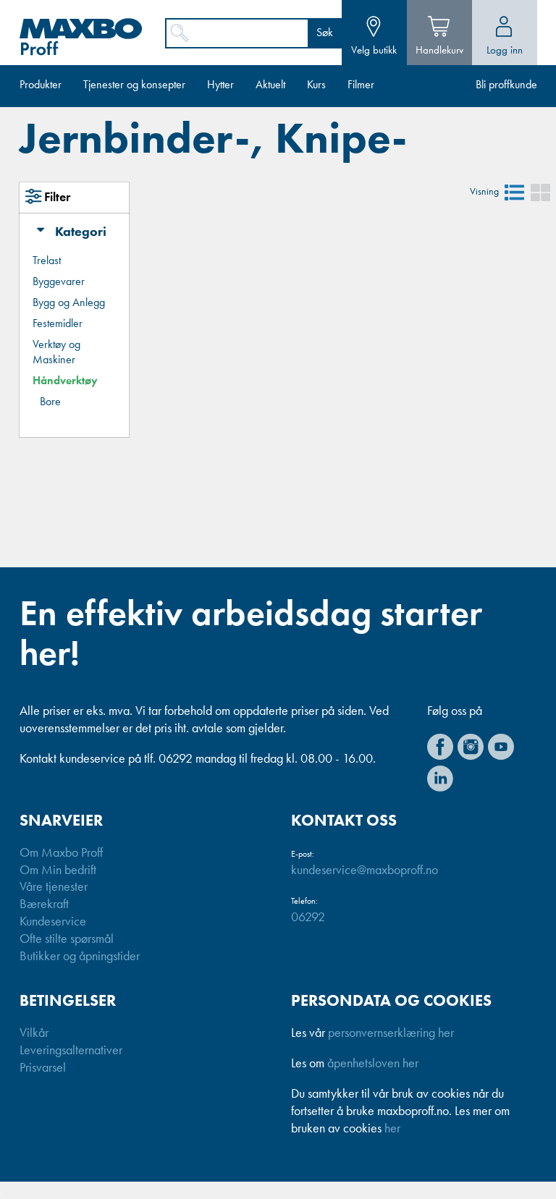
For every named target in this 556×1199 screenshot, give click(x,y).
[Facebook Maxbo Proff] (440, 747)
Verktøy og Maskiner (56, 352)
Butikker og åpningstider (80, 956)
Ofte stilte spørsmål (67, 939)
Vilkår (34, 1033)
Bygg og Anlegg (69, 303)
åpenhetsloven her (372, 1063)
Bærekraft (44, 904)
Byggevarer (59, 282)
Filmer (361, 85)
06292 (308, 917)
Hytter (220, 85)
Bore (50, 402)
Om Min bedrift (58, 870)
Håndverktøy (65, 381)
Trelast (47, 261)
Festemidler (58, 324)
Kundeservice (53, 921)
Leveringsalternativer (71, 1050)
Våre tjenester (54, 887)
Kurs (316, 85)
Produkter (41, 85)
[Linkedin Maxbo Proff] (440, 779)
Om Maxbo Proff (61, 853)
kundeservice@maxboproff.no (364, 870)
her (392, 1128)
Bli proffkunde (506, 85)
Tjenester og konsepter (134, 85)
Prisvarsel (43, 1068)
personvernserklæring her (391, 1033)
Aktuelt (270, 85)
